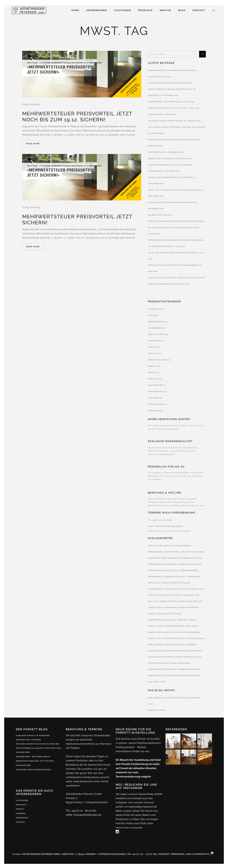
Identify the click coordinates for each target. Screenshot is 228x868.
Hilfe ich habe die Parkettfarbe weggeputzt (172, 202)
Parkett (152, 366)
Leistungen (22, 800)
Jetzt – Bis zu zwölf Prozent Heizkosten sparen (174, 190)
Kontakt (20, 822)
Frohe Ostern (155, 114)
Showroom (22, 818)
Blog (27, 104)
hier (147, 752)
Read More (33, 144)
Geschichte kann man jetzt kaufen (167, 108)
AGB (188, 854)
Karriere (21, 813)
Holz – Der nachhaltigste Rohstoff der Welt (172, 253)
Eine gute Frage (156, 334)
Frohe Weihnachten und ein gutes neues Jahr (172, 140)
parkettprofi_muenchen (129, 828)
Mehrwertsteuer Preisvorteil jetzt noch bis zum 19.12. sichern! (77, 117)
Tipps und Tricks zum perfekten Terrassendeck (173, 265)
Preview (152, 372)
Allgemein (153, 309)
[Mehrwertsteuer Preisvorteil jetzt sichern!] (81, 177)
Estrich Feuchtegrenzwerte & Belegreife (170, 177)
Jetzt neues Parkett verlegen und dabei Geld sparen (176, 127)
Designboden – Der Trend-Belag (165, 102)
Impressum (177, 854)
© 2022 (16, 854)
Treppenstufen (156, 404)
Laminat (152, 347)
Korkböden (154, 341)
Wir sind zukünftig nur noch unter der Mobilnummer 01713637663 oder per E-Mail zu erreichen (172, 89)
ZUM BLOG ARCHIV (157, 710)
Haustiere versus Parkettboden (165, 121)
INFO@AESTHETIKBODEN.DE (169, 526)
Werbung (35, 104)
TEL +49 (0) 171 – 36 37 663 (160, 520)
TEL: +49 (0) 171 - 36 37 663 (81, 810)
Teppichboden (155, 391)
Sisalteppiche (155, 385)
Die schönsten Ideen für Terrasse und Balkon (173, 227)
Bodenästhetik (156, 322)
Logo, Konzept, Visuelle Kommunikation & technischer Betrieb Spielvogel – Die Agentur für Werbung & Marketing (38, 782)
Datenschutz (201, 854)
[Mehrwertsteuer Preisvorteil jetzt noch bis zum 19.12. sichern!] (81, 74)
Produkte (153, 379)
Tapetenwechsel (157, 152)
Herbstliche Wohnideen (161, 158)
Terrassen (153, 398)
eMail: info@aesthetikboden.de (83, 814)
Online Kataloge (157, 360)
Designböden (155, 328)
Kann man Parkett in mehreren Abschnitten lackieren (33, 738)
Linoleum (153, 353)
